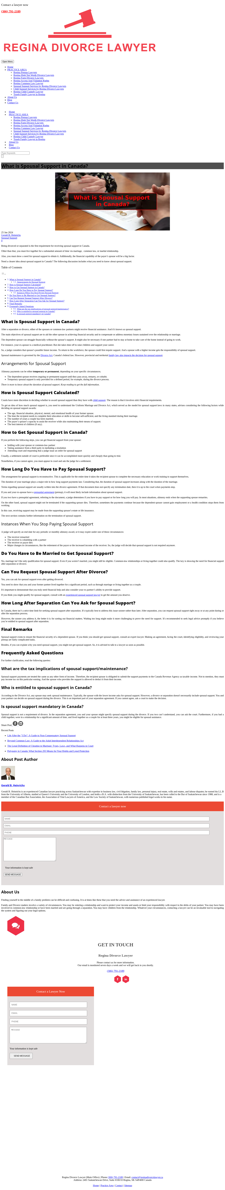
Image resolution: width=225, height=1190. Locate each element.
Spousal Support (9, 238)
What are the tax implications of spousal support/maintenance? (43, 309)
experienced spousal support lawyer (83, 595)
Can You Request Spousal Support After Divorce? (30, 298)
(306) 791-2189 (115, 970)
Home (10, 67)
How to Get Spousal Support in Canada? (27, 287)
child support (99, 400)
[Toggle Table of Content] (3, 274)
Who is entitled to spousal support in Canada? (36, 311)
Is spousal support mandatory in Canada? (34, 314)
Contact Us (12, 102)
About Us (12, 97)
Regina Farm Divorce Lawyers (28, 78)
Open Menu (7, 61)
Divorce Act (46, 355)
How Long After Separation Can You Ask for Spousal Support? (36, 301)
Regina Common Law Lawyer (28, 83)
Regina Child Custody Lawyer (28, 91)
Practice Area (107, 1185)
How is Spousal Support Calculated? (25, 284)
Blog (9, 100)
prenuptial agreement (44, 492)
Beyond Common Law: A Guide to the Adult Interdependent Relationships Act (45, 740)
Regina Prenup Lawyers (25, 72)
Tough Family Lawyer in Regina (29, 94)
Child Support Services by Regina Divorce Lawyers (38, 89)
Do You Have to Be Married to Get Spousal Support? (32, 295)
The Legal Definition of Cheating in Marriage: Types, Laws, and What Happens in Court (50, 746)
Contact (119, 1185)
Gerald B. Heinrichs (11, 235)
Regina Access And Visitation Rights (31, 80)
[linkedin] (125, 982)
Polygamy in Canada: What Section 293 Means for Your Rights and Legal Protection (48, 751)
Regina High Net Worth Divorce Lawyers (33, 75)
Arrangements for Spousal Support (31, 282)
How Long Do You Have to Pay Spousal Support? (31, 290)
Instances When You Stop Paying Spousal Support (37, 293)
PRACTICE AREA (17, 69)
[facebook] (117, 982)
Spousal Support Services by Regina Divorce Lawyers (39, 86)
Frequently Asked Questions (21, 306)
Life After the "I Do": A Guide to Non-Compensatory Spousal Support (41, 735)
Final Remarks (15, 303)
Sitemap (128, 1185)
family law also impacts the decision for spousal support (135, 355)
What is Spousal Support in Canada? (25, 279)
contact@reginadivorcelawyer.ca (147, 1177)
